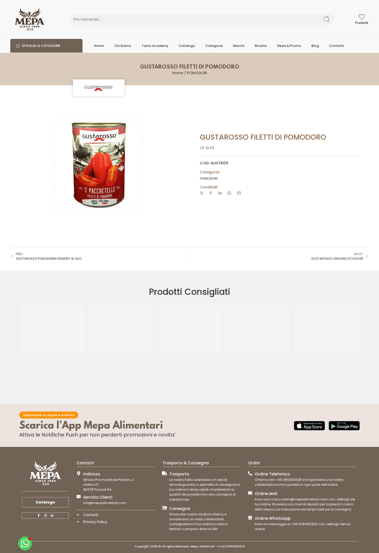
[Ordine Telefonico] (250, 473)
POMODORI (197, 73)
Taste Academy (155, 46)
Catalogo (187, 46)
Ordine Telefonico (272, 474)
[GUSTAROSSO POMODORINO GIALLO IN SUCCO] (121, 328)
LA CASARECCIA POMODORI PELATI (52, 359)
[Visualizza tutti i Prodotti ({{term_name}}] (99, 88)
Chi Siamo (122, 46)
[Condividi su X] (202, 193)
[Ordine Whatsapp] (250, 518)
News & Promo (289, 46)
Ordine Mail (266, 493)
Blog (315, 46)
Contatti (336, 46)
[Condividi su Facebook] (211, 193)
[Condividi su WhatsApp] (229, 193)
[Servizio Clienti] (79, 497)
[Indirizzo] (79, 473)
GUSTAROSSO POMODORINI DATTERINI (326, 361)
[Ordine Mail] (250, 493)
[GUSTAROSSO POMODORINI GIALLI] (258, 328)
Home (99, 46)
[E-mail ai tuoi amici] (239, 193)
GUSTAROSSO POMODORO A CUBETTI (189, 359)
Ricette (261, 46)
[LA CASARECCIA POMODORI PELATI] (52, 328)
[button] (25, 543)
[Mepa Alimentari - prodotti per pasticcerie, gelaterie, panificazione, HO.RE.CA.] (29, 19)
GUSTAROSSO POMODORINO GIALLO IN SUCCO (121, 361)
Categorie (214, 46)
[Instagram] (45, 515)
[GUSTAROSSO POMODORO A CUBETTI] (189, 328)
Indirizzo (91, 474)
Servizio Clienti (97, 497)
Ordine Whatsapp (273, 518)
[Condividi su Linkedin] (220, 193)
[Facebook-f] (39, 515)
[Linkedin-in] (52, 515)
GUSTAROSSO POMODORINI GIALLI (258, 359)
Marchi (238, 46)
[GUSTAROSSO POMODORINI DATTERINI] (326, 328)
